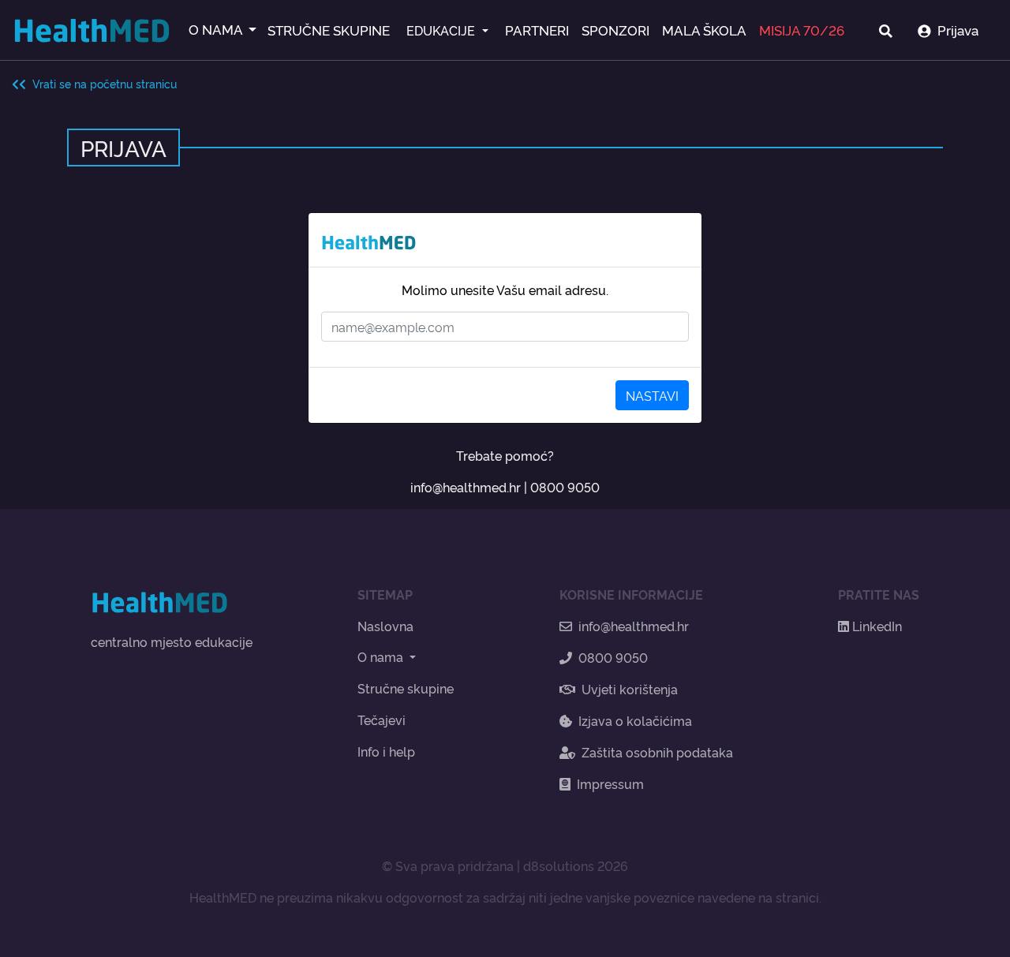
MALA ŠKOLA (704, 30)
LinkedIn (875, 625)
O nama (381, 656)
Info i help (386, 751)
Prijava (957, 30)
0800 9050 (565, 486)
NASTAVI (652, 395)
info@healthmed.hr (465, 486)
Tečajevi (381, 719)
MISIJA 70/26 (801, 30)
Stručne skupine (405, 688)
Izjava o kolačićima (635, 720)
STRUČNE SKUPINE (328, 30)
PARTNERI (537, 30)
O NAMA (217, 29)
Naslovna (385, 625)
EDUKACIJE (442, 30)
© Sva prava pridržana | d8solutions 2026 (505, 865)
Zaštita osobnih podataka (657, 752)
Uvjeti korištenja (630, 688)
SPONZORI (615, 30)
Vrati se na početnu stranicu (101, 83)
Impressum (610, 783)
